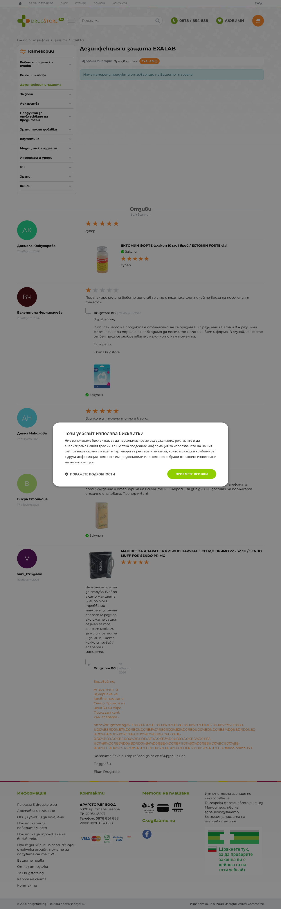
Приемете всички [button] (192, 474)
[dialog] (140, 454)
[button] (90, 474)
